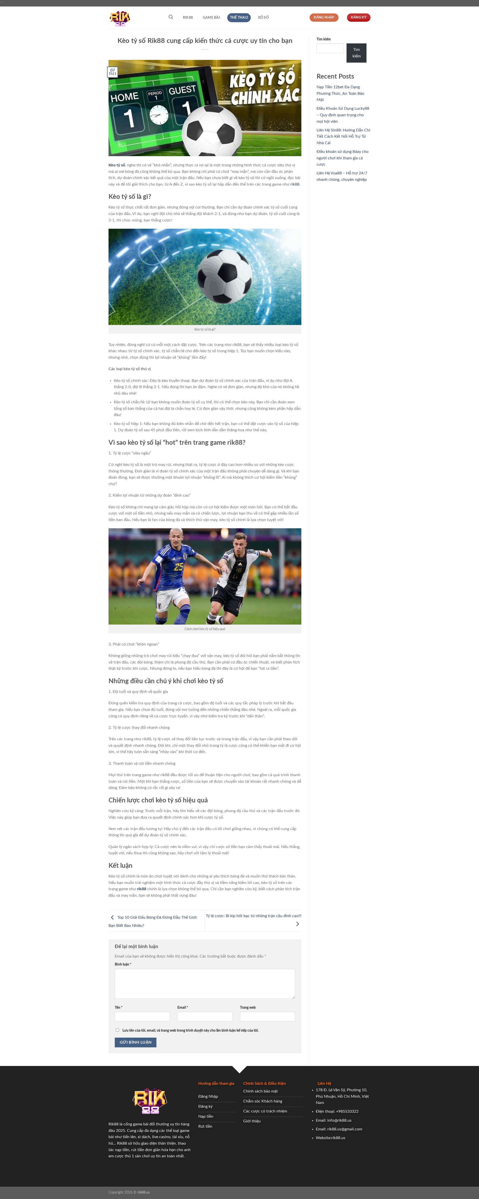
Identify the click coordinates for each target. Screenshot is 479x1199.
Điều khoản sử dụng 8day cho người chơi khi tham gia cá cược (342, 158)
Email (182, 1007)
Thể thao (239, 17)
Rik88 (188, 17)
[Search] (171, 17)
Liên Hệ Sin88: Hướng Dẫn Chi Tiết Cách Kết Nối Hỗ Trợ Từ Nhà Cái (343, 136)
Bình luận (123, 964)
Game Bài (211, 17)
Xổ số (263, 17)
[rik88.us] (133, 17)
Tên (118, 1007)
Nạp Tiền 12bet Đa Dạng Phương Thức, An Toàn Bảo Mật (340, 93)
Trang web (248, 1007)
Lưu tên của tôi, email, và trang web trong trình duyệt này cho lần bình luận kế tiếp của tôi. (190, 1030)
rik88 (294, 184)
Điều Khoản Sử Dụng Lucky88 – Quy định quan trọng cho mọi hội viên (343, 115)
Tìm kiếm (324, 39)
